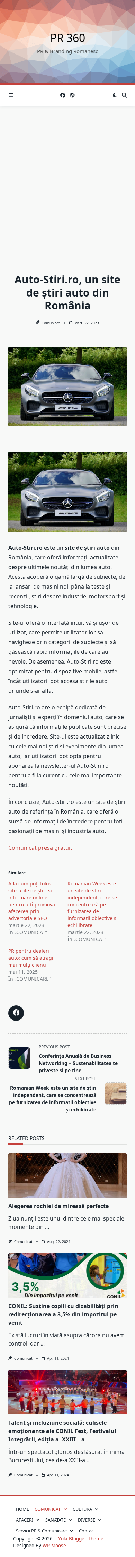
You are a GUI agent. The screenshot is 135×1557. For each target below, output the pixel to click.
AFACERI (24, 1520)
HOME (22, 1509)
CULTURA (82, 1509)
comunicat (51, 322)
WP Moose (54, 1545)
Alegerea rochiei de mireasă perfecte (58, 1206)
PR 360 (67, 37)
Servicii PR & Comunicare (41, 1530)
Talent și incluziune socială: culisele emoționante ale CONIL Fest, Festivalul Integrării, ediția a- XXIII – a (62, 1431)
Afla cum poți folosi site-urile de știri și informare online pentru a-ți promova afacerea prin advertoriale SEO (31, 901)
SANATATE (55, 1520)
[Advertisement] (67, 176)
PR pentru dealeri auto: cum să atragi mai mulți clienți (30, 958)
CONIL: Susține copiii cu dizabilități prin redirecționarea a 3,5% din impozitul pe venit (63, 1314)
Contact (87, 1530)
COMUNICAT (48, 1509)
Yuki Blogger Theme (81, 1538)
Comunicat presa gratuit (40, 847)
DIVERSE (86, 1520)
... (47, 1227)
